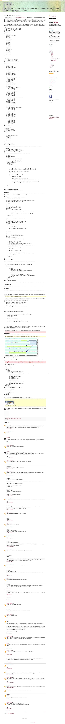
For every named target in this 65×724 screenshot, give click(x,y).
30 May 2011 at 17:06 (9, 575)
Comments (51, 92)
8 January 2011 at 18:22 (10, 561)
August (52, 55)
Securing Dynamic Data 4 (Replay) (55, 58)
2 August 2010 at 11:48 (9, 442)
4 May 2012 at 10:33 (9, 662)
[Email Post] (15, 417)
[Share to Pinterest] (8, 419)
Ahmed (8, 437)
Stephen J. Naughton (9, 417)
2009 (50, 66)
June (51, 57)
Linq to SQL (17, 418)
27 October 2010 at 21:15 (10, 520)
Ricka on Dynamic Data (53, 81)
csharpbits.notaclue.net (57, 119)
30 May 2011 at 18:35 (9, 588)
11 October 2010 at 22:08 (10, 468)
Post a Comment (8, 710)
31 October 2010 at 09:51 (10, 538)
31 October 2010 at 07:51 (10, 532)
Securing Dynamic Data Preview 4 (20, 17)
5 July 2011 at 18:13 (9, 654)
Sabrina (8, 694)
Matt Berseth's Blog (52, 83)
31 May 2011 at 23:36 (9, 594)
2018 (50, 45)
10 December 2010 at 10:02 (10, 546)
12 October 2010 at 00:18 (10, 495)
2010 (50, 52)
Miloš (7, 685)
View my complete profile (52, 16)
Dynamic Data (10, 418)
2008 (50, 67)
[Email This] (5, 419)
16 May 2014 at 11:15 (9, 708)
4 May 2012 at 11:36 (9, 668)
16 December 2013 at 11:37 (10, 687)
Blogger (34, 722)
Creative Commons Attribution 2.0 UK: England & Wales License (54, 117)
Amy (7, 620)
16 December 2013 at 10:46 (10, 682)
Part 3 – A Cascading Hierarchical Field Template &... (55, 60)
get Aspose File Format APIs (56, 26)
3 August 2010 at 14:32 (10, 457)
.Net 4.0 (7, 418)
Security (20, 418)
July (51, 56)
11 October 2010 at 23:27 (10, 475)
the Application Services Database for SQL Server (17, 362)
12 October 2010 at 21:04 (10, 509)
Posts (51, 90)
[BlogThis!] (6, 419)
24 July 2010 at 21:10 (9, 428)
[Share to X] (7, 419)
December (52, 53)
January (52, 65)
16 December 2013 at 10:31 (10, 674)
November (52, 54)
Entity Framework (14, 418)
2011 (50, 51)
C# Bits (9, 4)
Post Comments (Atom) (11, 713)
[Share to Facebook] (7, 419)
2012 (50, 50)
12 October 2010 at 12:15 (10, 502)
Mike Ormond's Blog (52, 82)
